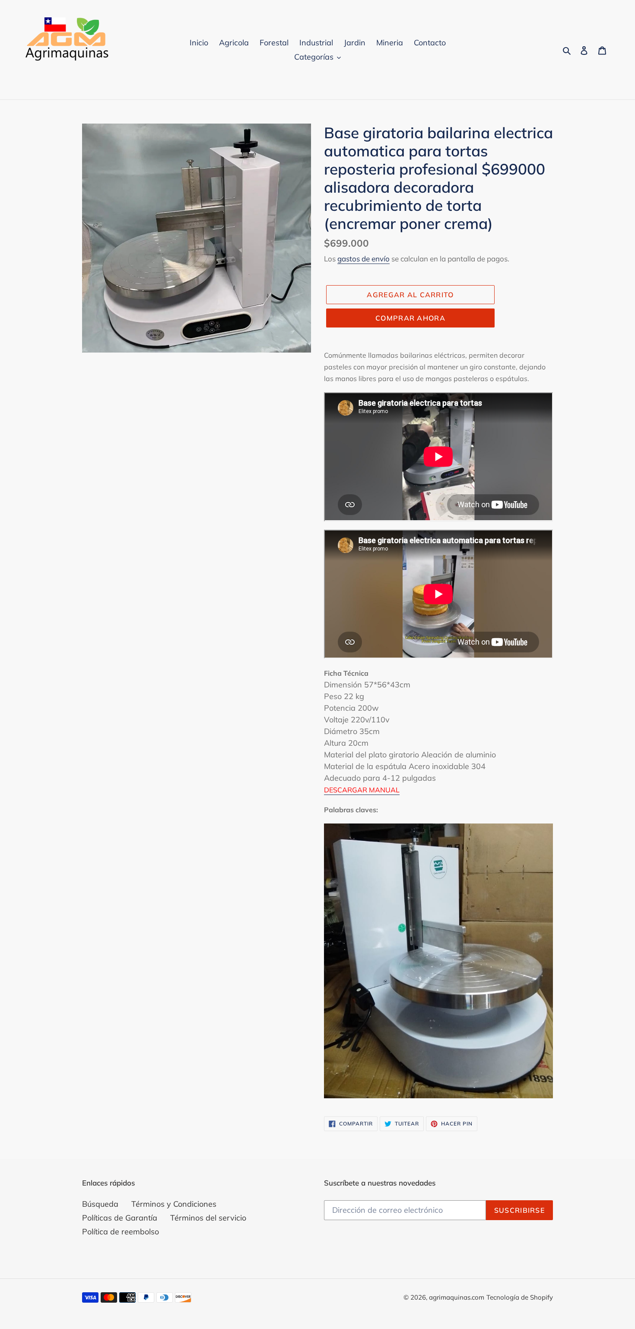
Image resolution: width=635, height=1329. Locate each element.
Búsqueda (100, 1204)
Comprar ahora (410, 318)
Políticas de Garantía (119, 1218)
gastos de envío (363, 258)
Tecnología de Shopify (519, 1297)
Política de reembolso (120, 1232)
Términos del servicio (208, 1218)
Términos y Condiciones (173, 1204)
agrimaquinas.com (456, 1297)
